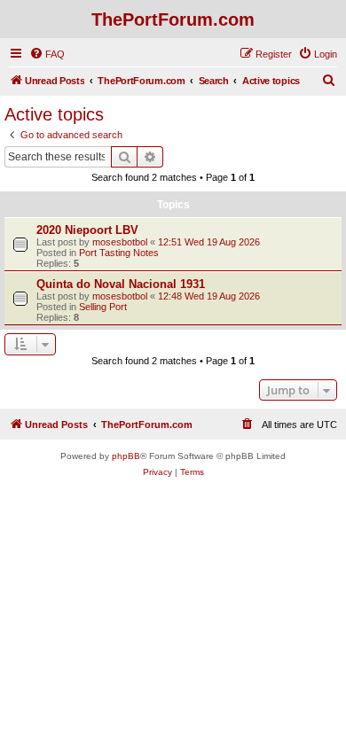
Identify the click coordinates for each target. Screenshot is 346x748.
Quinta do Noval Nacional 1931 (120, 284)
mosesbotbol (119, 242)
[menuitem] (47, 54)
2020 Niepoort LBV (87, 230)
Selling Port (103, 306)
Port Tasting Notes (119, 252)
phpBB (126, 456)
